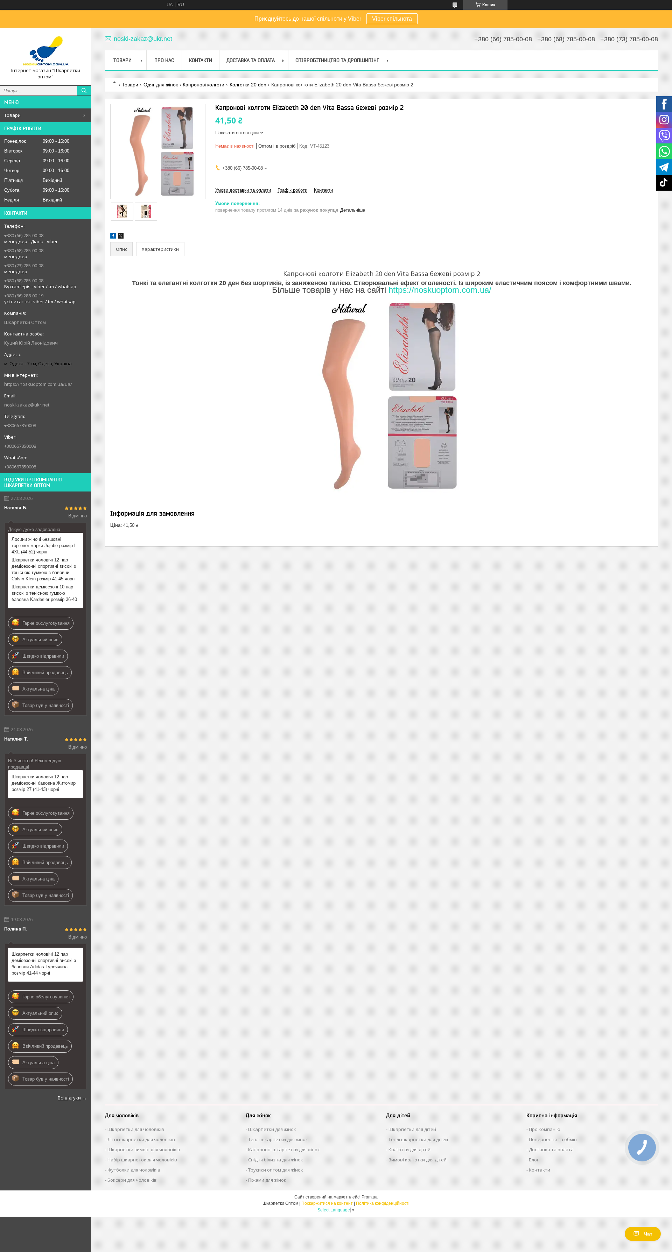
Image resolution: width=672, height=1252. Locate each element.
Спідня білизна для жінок (275, 1159)
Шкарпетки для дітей (412, 1129)
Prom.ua (370, 1197)
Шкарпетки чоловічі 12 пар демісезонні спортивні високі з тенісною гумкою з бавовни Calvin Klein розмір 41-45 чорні (44, 569)
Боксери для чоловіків (132, 1180)
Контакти (200, 60)
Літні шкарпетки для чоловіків (141, 1139)
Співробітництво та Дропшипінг (337, 60)
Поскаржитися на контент (327, 1203)
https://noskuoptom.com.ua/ (439, 290)
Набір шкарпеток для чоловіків (142, 1159)
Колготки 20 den (248, 84)
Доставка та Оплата (250, 60)
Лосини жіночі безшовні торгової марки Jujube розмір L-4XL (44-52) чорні (45, 545)
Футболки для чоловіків (133, 1170)
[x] (121, 237)
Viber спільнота (392, 19)
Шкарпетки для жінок (272, 1129)
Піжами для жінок (267, 1180)
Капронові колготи (203, 84)
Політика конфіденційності (383, 1203)
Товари (12, 115)
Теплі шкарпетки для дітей (418, 1139)
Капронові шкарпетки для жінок (284, 1149)
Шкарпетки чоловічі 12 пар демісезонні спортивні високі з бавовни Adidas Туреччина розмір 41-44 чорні (44, 964)
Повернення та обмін (553, 1139)
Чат (648, 1234)
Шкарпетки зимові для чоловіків (143, 1149)
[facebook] (113, 237)
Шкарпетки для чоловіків (135, 1129)
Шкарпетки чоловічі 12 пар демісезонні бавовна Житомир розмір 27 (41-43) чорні (44, 783)
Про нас (164, 60)
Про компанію (544, 1129)
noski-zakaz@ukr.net (26, 405)
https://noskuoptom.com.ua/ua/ (38, 384)
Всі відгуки (69, 1098)
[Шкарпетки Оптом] (45, 50)
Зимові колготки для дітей (417, 1159)
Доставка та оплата (551, 1149)
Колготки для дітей (409, 1149)
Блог (534, 1159)
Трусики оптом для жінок (275, 1170)
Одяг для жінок (161, 84)
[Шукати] (84, 90)
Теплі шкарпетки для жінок (278, 1139)
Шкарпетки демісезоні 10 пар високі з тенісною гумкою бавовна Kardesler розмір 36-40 (44, 593)
